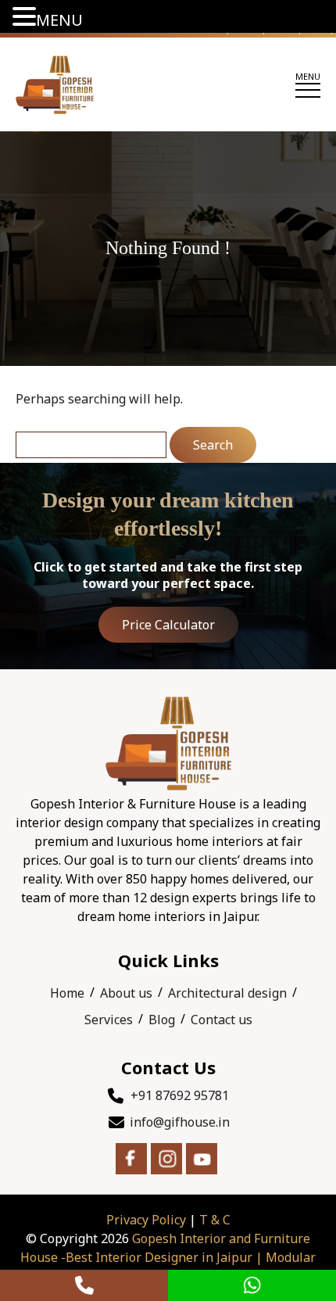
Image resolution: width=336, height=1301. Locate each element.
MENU (59, 19)
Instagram (166, 1158)
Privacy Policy (146, 1219)
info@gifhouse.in (180, 1122)
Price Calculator (168, 624)
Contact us (221, 1019)
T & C (215, 1219)
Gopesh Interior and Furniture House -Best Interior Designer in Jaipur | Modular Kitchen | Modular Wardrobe (168, 1257)
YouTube (201, 1158)
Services (108, 1019)
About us (126, 993)
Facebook (131, 1158)
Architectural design (227, 993)
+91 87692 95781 (179, 1095)
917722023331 (84, 1285)
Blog (161, 1019)
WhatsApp (252, 1285)
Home (67, 993)
